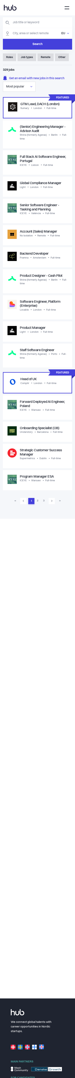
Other (62, 57)
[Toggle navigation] (67, 8)
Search (37, 44)
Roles (9, 57)
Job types (27, 57)
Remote (45, 57)
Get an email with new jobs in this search (36, 78)
